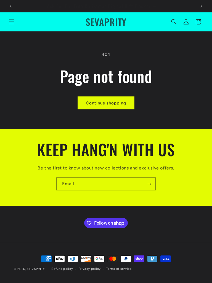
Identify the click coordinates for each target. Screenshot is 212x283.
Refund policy (62, 269)
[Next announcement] (201, 6)
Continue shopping (106, 103)
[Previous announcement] (11, 6)
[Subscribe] (149, 183)
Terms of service (119, 269)
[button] (12, 22)
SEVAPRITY (36, 269)
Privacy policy (89, 269)
